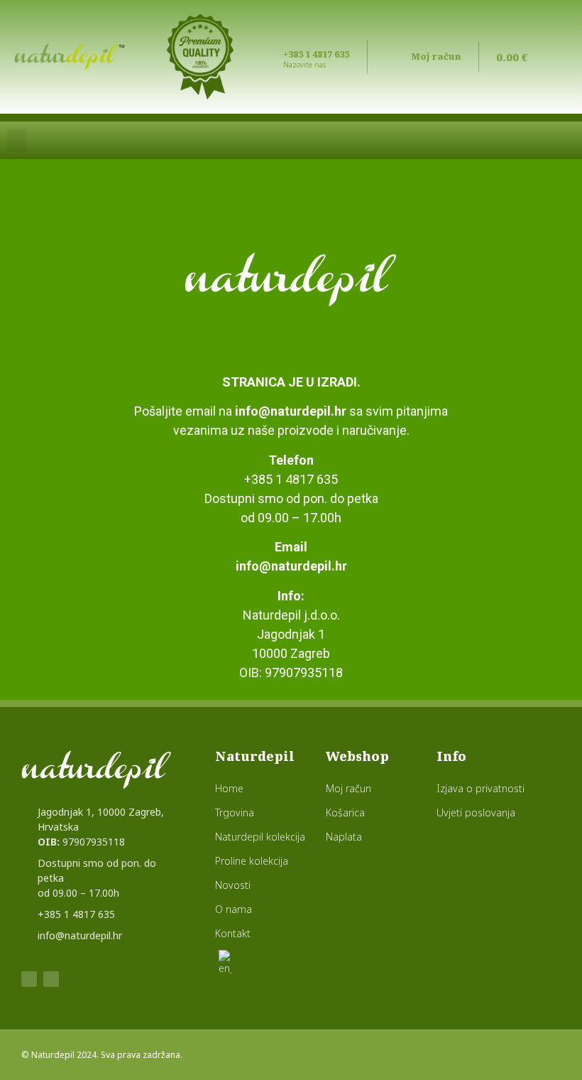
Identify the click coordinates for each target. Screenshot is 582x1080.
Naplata (344, 836)
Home (229, 788)
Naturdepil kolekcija (260, 836)
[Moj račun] (395, 55)
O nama (233, 909)
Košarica (345, 812)
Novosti (233, 885)
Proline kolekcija (251, 861)
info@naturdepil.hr (290, 411)
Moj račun (436, 56)
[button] (17, 140)
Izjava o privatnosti (480, 788)
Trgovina (234, 812)
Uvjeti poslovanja (475, 812)
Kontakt (233, 933)
